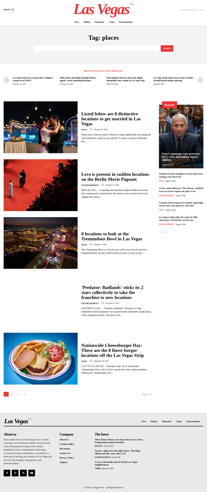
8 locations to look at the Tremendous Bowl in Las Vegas (111, 236)
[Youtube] (31, 473)
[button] (9, 9)
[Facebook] (7, 473)
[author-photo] (91, 129)
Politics (99, 446)
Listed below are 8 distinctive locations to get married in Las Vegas (111, 118)
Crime (98, 468)
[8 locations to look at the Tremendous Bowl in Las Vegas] (41, 243)
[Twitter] (23, 473)
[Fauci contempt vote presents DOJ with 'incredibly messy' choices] (181, 136)
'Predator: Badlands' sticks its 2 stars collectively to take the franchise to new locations (112, 292)
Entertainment (90, 185)
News (84, 130)
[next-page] (200, 80)
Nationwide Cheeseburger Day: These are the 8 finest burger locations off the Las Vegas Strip (112, 350)
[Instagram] (15, 473)
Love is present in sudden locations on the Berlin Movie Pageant (115, 177)
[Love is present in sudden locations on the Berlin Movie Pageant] (41, 185)
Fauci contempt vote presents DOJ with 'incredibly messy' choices (181, 156)
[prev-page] (6, 80)
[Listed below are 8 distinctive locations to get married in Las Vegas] (41, 127)
